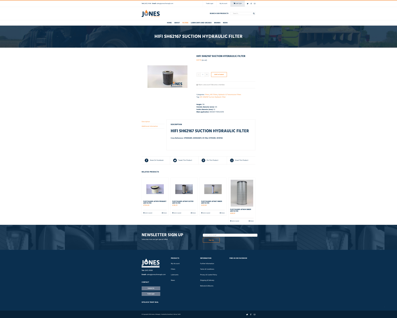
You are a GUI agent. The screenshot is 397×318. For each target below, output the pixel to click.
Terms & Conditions (207, 269)
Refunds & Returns (206, 286)
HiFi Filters (214, 94)
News (173, 280)
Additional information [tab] (150, 126)
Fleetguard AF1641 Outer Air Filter (182, 202)
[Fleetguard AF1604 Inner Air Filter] (242, 192)
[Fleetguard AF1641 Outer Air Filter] (184, 188)
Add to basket (219, 74)
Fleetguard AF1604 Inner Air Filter (240, 210)
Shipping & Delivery (207, 280)
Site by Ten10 (177, 314)
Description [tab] (146, 121)
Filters (207, 94)
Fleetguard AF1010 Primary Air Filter (154, 202)
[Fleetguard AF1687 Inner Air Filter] (213, 188)
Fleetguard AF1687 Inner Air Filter (211, 202)
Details (165, 213)
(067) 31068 (148, 3)
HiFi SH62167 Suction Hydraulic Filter (213, 97)
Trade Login (209, 3)
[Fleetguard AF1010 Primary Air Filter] (155, 188)
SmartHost (170, 314)
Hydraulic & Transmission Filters (229, 94)
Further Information (207, 263)
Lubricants (174, 275)
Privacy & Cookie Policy (208, 275)
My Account (223, 3)
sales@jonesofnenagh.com (165, 3)
